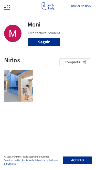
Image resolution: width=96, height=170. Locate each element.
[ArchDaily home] (48, 6)
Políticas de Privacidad (34, 160)
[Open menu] (6, 6)
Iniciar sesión (81, 6)
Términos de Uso (12, 160)
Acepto (77, 160)
